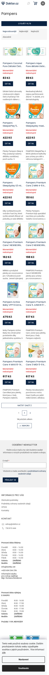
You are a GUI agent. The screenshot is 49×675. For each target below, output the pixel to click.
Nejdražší (35, 31)
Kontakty (5, 510)
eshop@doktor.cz (12, 524)
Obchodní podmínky (9, 500)
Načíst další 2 (25, 405)
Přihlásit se (10, 480)
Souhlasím (23, 668)
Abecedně (7, 37)
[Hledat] (28, 3)
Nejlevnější (23, 31)
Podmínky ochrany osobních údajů (15, 504)
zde (3, 652)
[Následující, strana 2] (24, 412)
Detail (8, 83)
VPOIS (4, 507)
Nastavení (23, 659)
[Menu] (43, 3)
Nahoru (26, 425)
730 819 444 (10, 528)
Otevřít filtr (24, 23)
